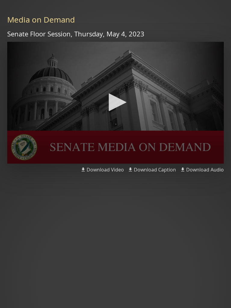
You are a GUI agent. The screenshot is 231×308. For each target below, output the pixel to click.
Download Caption (155, 169)
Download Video (105, 169)
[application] (115, 103)
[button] (115, 102)
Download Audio (205, 169)
